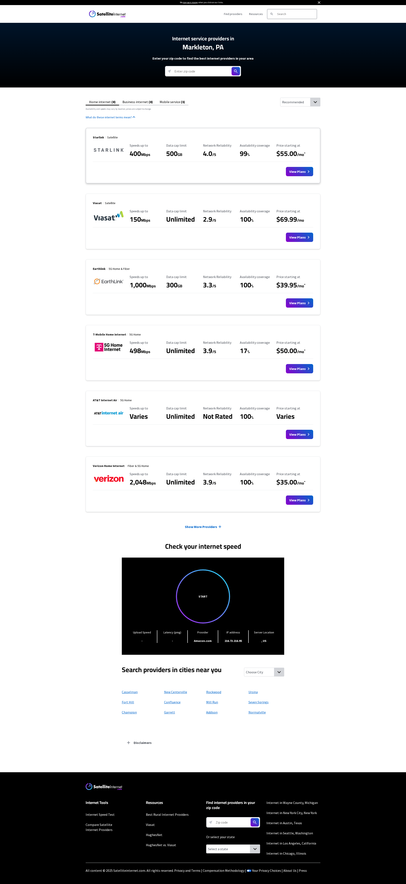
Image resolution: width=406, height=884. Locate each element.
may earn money (190, 2)
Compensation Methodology (223, 870)
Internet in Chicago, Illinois (286, 853)
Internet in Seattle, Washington (289, 833)
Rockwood (213, 692)
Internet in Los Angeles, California (291, 843)
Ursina (253, 692)
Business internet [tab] (137, 102)
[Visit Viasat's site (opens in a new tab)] (109, 221)
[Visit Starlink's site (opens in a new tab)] (109, 155)
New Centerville (175, 692)
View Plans (297, 171)
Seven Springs (258, 702)
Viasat (150, 825)
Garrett (169, 712)
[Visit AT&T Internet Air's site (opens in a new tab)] (109, 418)
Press (303, 870)
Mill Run (212, 702)
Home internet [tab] (102, 102)
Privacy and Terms (187, 870)
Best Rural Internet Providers (167, 814)
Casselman (130, 692)
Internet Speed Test (100, 814)
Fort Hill (128, 702)
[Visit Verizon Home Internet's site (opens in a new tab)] (109, 484)
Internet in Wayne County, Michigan (292, 803)
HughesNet (154, 835)
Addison (212, 712)
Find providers (233, 14)
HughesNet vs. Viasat (161, 845)
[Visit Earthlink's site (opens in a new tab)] (109, 286)
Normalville (257, 712)
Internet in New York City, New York (291, 813)
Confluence (172, 702)
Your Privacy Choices (266, 870)
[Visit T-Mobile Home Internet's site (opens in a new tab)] (109, 352)
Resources (256, 14)
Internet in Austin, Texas (284, 823)
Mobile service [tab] (172, 102)
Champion (129, 712)
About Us (289, 870)
